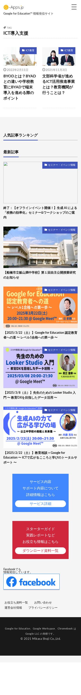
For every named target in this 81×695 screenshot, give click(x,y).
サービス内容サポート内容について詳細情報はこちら (40, 492)
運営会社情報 (13, 607)
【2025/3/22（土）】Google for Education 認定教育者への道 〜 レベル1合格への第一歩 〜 (40, 335)
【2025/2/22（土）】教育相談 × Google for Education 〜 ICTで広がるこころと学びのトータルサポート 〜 (40, 457)
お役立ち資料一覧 (16, 602)
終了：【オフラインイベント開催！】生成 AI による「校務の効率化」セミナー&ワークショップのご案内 (40, 212)
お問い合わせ (43, 602)
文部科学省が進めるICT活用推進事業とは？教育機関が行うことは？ (58, 84)
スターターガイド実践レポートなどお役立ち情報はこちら (40, 540)
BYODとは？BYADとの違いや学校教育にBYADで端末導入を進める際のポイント (19, 87)
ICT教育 (30, 50)
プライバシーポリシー (43, 607)
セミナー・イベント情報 (61, 165)
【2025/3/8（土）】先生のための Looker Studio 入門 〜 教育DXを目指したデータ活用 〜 (39, 395)
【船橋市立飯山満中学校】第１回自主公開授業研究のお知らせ (39, 275)
